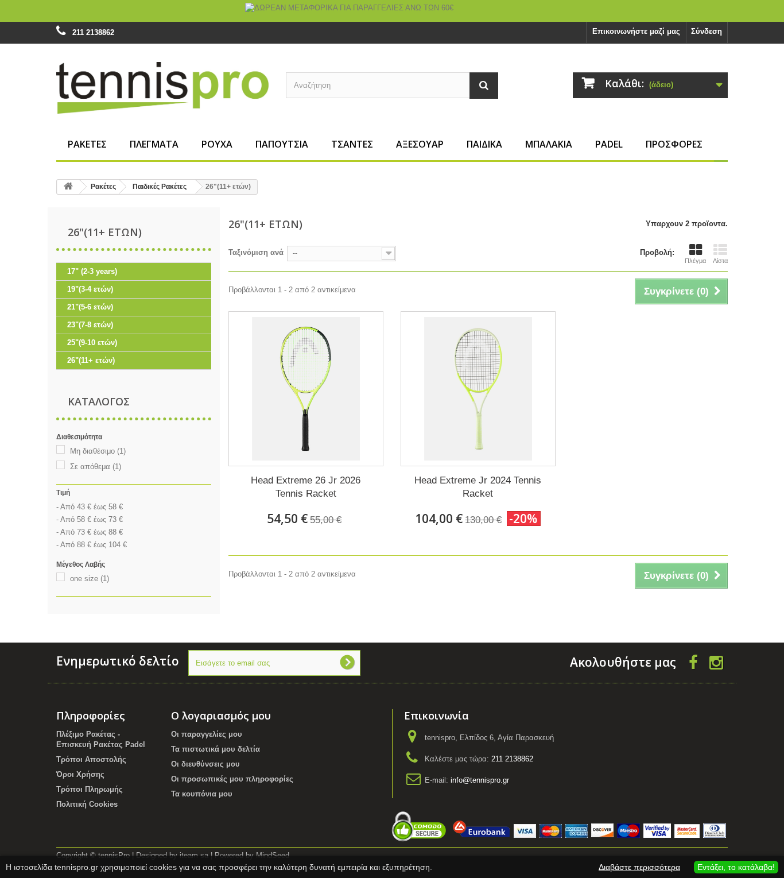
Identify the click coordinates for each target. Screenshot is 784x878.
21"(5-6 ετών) (90, 307)
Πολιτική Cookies (87, 804)
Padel (609, 144)
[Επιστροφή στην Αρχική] (68, 187)
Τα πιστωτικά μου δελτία (215, 749)
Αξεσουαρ (420, 144)
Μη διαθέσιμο (98, 451)
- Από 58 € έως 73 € (89, 519)
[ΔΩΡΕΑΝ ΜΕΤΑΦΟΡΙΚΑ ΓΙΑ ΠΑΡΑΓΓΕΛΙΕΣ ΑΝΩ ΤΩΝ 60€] (392, 11)
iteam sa (194, 855)
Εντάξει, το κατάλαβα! (736, 867)
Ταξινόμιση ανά (256, 252)
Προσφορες (674, 144)
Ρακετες (87, 144)
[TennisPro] (162, 87)
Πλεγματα (154, 144)
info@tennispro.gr (480, 780)
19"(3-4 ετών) (90, 289)
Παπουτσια (281, 144)
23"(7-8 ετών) (90, 324)
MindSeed (272, 855)
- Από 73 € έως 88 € (89, 532)
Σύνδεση (706, 31)
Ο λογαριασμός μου (221, 715)
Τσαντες (352, 144)
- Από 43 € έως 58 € (89, 506)
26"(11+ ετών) (91, 360)
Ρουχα (216, 144)
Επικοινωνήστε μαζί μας (636, 31)
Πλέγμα (695, 260)
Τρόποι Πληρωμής (89, 789)
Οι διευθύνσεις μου (205, 764)
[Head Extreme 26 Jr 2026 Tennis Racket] (306, 389)
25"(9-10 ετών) (92, 342)
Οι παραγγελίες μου (206, 734)
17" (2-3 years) (92, 271)
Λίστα (720, 260)
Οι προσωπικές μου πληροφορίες (232, 779)
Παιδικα (484, 144)
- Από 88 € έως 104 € (91, 544)
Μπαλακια (548, 144)
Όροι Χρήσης (80, 774)
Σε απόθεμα (95, 466)
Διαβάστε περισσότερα (639, 867)
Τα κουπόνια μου (201, 794)
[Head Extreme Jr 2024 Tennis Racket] (478, 389)
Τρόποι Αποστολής (91, 759)
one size (89, 578)
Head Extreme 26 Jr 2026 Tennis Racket (305, 487)
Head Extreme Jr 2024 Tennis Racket (477, 487)
